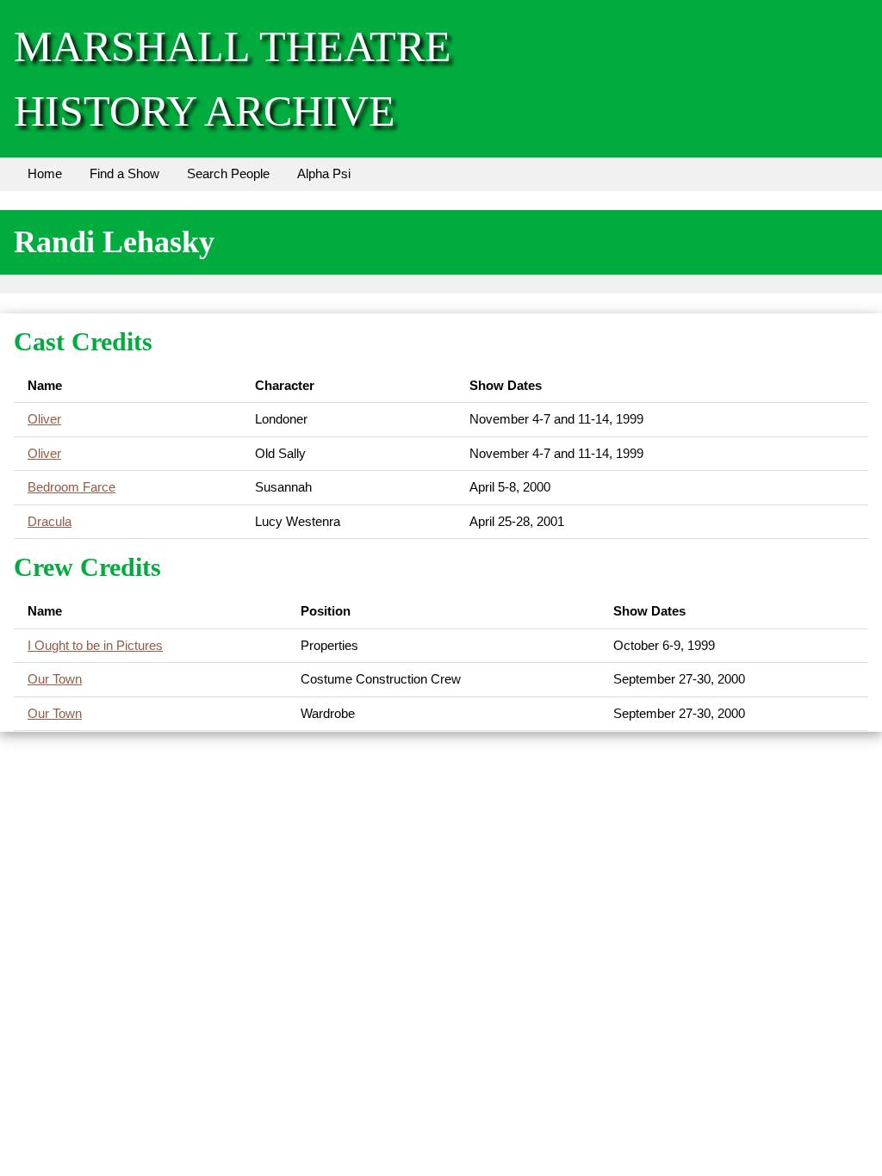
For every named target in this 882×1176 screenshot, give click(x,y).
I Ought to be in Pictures (95, 645)
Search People (228, 173)
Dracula (49, 521)
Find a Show (124, 173)
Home (45, 173)
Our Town (55, 679)
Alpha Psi (324, 173)
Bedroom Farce (71, 487)
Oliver (44, 419)
